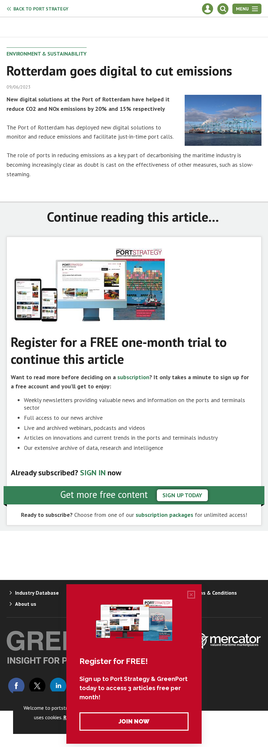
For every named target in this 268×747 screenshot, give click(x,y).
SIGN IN (93, 472)
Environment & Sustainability (47, 53)
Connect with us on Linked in (58, 685)
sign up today (182, 495)
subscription (133, 377)
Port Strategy (40, 8)
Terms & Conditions (214, 592)
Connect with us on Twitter (37, 685)
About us (25, 604)
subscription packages (164, 514)
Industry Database (37, 592)
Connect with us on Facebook (16, 685)
